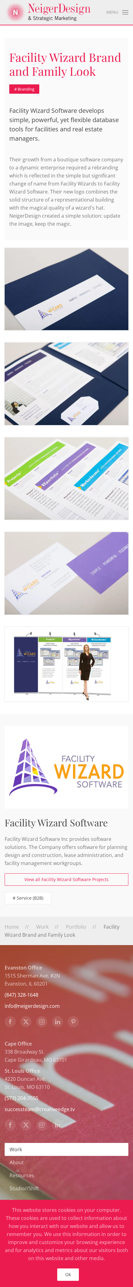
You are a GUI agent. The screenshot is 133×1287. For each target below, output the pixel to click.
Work (16, 1149)
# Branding (24, 89)
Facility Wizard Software (56, 822)
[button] (117, 12)
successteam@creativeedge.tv (40, 1109)
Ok (68, 1274)
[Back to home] (48, 12)
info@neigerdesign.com (32, 1006)
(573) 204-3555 (21, 1098)
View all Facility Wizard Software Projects (66, 879)
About (17, 1162)
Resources (22, 1175)
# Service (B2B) (28, 898)
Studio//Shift (24, 1188)
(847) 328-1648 (21, 994)
